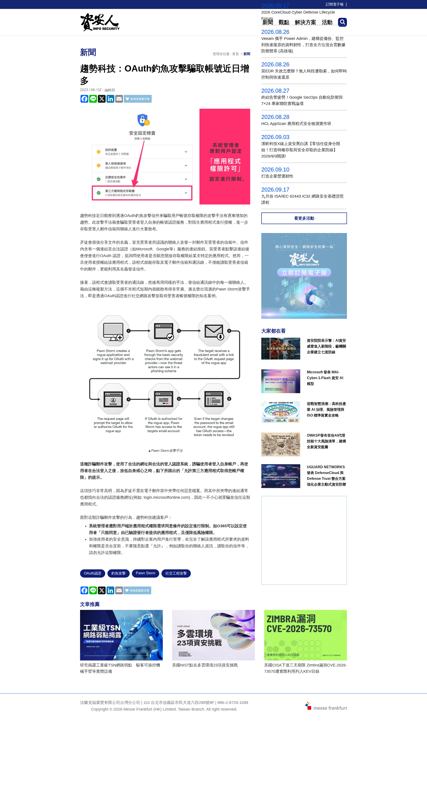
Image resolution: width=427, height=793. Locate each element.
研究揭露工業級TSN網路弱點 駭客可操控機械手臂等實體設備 (120, 668)
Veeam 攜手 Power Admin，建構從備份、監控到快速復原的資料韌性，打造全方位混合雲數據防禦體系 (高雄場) (303, 44)
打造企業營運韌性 (277, 176)
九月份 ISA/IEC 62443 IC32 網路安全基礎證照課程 (302, 199)
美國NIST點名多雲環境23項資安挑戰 (205, 665)
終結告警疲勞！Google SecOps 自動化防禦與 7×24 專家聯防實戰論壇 (302, 100)
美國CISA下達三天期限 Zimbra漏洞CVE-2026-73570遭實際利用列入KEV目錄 (305, 668)
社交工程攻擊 (176, 573)
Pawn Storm (145, 573)
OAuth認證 (92, 573)
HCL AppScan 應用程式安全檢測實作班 (296, 123)
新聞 (247, 54)
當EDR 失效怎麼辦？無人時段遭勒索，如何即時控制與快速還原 (304, 74)
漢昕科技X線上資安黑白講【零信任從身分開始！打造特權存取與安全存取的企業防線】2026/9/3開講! (300, 149)
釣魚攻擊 (118, 573)
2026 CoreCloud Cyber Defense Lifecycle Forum (298, 15)
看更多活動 (304, 218)
